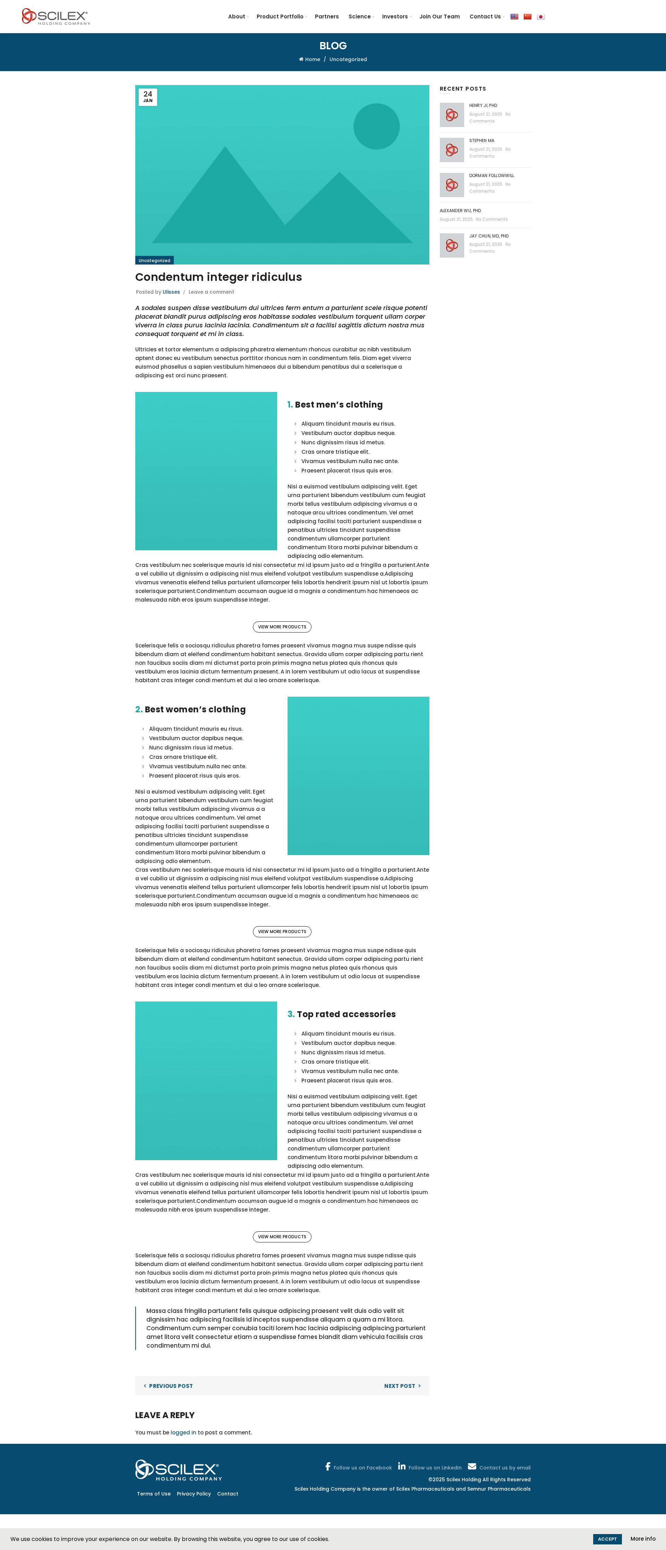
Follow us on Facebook (363, 1467)
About (236, 16)
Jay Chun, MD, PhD (489, 236)
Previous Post (171, 1386)
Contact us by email (505, 1467)
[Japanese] (540, 16)
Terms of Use (154, 1493)
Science (360, 16)
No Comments (492, 219)
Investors (395, 16)
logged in (183, 1432)
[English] (514, 16)
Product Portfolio (280, 16)
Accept (607, 1539)
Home (312, 59)
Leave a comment (211, 291)
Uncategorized (348, 59)
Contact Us (485, 16)
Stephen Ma (482, 140)
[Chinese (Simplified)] (527, 16)
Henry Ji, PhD (483, 105)
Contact (227, 1493)
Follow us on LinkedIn (435, 1467)
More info (643, 1538)
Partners (327, 16)
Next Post (399, 1386)
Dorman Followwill (492, 175)
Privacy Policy (194, 1493)
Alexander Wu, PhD (460, 210)
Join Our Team (439, 16)
